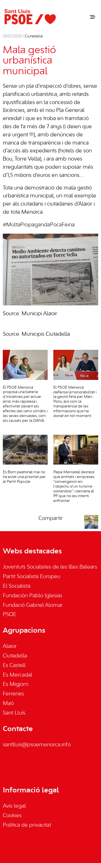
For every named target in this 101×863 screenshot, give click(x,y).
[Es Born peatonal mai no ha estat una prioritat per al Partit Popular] (25, 450)
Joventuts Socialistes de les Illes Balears (50, 567)
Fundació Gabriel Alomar (33, 605)
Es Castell (14, 665)
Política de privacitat (27, 825)
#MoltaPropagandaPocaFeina (39, 224)
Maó (8, 703)
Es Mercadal (17, 675)
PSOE (9, 614)
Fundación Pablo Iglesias (32, 595)
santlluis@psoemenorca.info (37, 744)
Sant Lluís (14, 713)
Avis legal (14, 806)
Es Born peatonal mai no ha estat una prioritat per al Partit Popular (24, 477)
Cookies (12, 815)
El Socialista (16, 586)
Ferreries (13, 694)
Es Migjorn (15, 684)
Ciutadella (34, 36)
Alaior (10, 646)
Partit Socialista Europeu (31, 576)
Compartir (50, 518)
